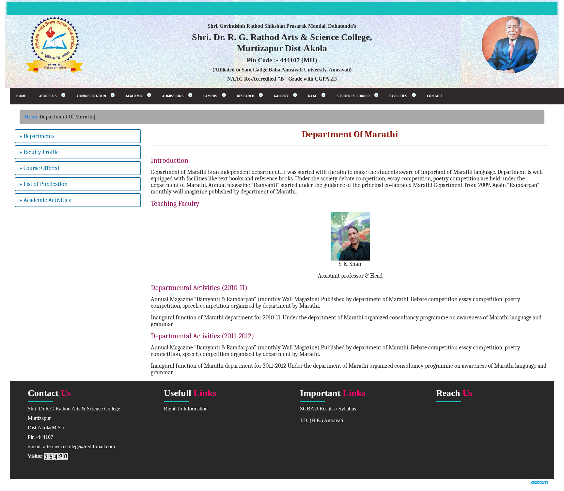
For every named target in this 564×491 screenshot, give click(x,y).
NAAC (312, 96)
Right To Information (186, 408)
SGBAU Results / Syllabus (328, 408)
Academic (134, 96)
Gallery (281, 96)
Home (21, 96)
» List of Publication (43, 184)
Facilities (398, 96)
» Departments (37, 136)
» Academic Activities (45, 200)
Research (245, 96)
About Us (48, 96)
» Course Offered (39, 168)
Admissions (173, 96)
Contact (435, 96)
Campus (210, 96)
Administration (91, 96)
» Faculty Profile (39, 152)
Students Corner (353, 96)
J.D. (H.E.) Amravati (321, 420)
